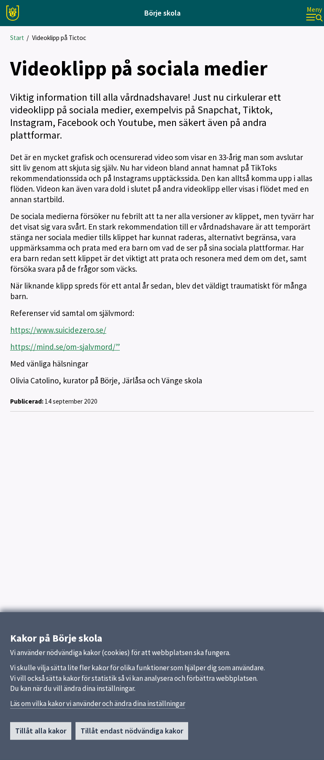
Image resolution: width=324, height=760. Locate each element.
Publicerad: (26, 401)
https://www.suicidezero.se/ (58, 330)
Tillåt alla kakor (40, 731)
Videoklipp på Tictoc (59, 38)
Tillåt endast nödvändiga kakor (132, 731)
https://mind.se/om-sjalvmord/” (65, 347)
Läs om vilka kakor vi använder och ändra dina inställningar (97, 703)
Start (17, 38)
